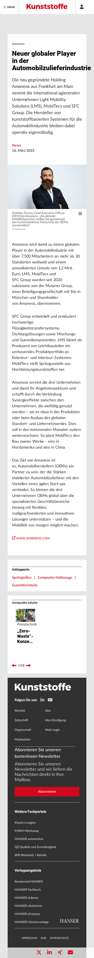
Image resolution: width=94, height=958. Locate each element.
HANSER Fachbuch (28, 889)
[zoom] (80, 213)
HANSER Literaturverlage (32, 922)
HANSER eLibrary (26, 897)
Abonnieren (47, 791)
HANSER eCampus (27, 914)
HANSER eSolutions (28, 905)
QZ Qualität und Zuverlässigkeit (35, 847)
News (16, 145)
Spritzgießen (21, 577)
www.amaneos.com (33, 538)
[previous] (14, 665)
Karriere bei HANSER (29, 881)
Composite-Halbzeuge (55, 577)
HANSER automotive (29, 839)
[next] (28, 665)
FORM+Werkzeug (27, 831)
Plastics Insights (25, 822)
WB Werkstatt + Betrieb (31, 855)
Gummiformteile (25, 585)
